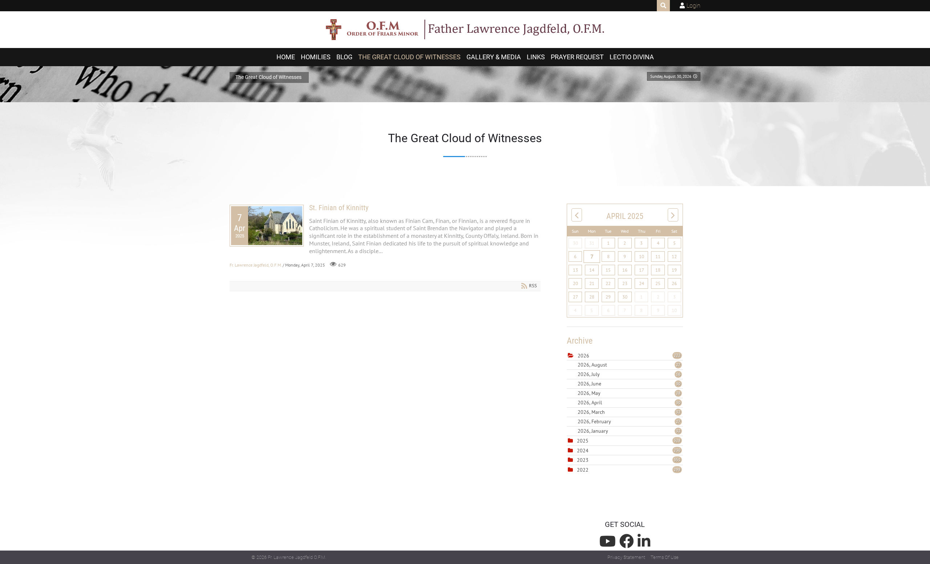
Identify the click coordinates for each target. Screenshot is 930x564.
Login (693, 5)
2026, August (629, 364)
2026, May (629, 393)
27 (575, 297)
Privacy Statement (626, 557)
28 (591, 297)
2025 (583, 440)
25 (657, 283)
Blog (344, 57)
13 (575, 270)
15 (608, 270)
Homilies (316, 57)
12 (674, 256)
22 (608, 283)
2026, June (629, 383)
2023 (583, 460)
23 (624, 283)
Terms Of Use (665, 557)
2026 (583, 355)
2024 (583, 450)
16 (624, 270)
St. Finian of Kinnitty (338, 207)
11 (657, 256)
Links (536, 57)
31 (591, 243)
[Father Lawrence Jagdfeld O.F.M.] (464, 30)
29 (608, 297)
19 (674, 270)
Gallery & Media (493, 57)
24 (641, 283)
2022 (583, 470)
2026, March (629, 412)
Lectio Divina (632, 57)
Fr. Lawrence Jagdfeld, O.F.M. (256, 264)
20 (575, 283)
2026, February (629, 421)
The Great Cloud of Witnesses (409, 57)
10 (641, 256)
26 (674, 283)
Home (285, 57)
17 (641, 270)
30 (575, 243)
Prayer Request (577, 57)
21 (591, 283)
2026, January (629, 431)
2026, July (629, 374)
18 (657, 270)
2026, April (629, 402)
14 (591, 270)
